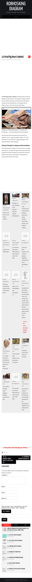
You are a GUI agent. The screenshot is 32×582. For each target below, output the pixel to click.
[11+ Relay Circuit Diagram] (4, 564)
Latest (16, 525)
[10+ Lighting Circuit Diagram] (4, 547)
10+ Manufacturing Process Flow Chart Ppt (8, 459)
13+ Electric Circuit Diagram (14, 535)
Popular (6, 525)
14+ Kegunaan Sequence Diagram (23, 457)
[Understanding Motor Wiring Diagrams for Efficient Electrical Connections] (4, 529)
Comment (5, 475)
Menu (16, 17)
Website (4, 498)
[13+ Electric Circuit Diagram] (4, 536)
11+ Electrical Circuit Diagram (14, 540)
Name (4, 486)
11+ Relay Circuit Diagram (13, 563)
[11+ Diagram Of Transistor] (4, 553)
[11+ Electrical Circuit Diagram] (4, 541)
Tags (25, 525)
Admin (19, 59)
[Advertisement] (16, 37)
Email (4, 492)
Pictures (5, 452)
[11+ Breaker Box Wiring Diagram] (4, 558)
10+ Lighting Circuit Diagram (14, 546)
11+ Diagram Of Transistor (14, 552)
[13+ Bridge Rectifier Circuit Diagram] (4, 570)
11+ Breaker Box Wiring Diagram (15, 557)
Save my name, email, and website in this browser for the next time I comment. (14, 507)
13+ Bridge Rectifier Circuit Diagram (16, 568)
